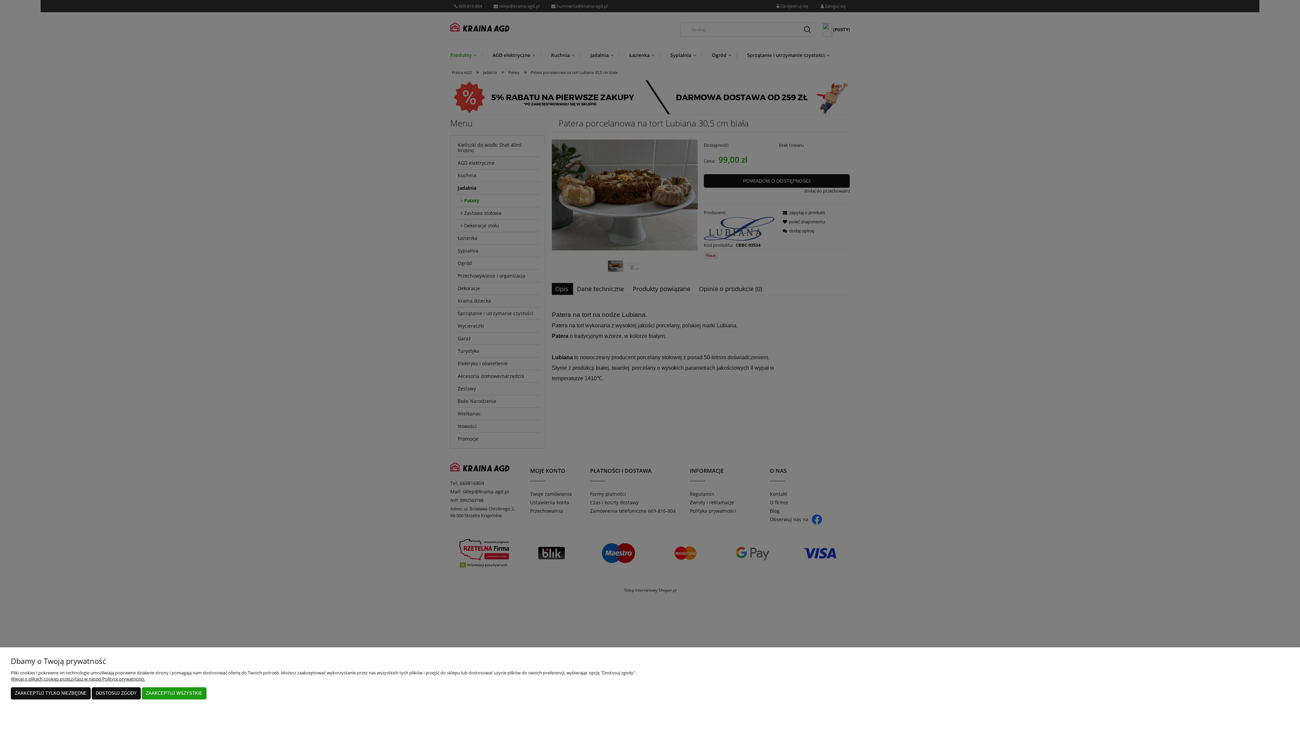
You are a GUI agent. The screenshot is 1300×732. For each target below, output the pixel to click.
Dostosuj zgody (116, 693)
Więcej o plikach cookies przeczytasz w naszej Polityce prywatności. (78, 679)
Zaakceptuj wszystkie (174, 693)
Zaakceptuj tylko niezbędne (51, 693)
